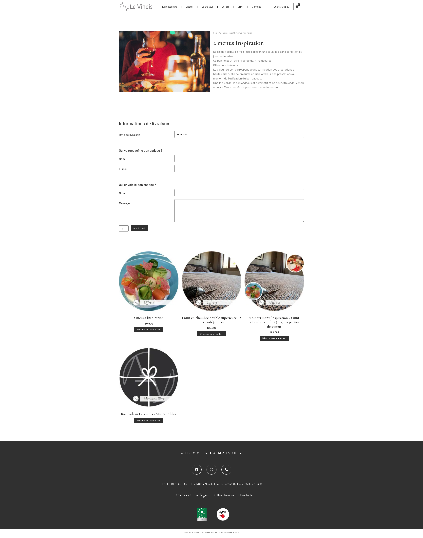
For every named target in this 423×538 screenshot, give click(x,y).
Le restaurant (169, 6)
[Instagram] (211, 470)
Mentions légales (209, 532)
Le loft (225, 6)
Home (216, 33)
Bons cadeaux (226, 33)
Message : (125, 203)
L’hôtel (189, 6)
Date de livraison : (130, 134)
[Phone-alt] (226, 470)
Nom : (122, 159)
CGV (221, 532)
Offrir (240, 6)
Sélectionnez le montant (149, 329)
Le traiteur (207, 6)
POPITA (235, 532)
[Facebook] (197, 470)
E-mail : (124, 169)
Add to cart (139, 228)
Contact (256, 6)
